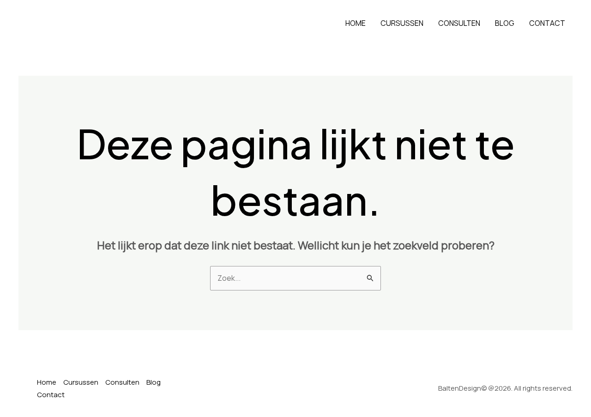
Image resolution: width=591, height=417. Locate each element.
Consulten (459, 23)
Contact (547, 23)
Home (355, 23)
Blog (504, 23)
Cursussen (401, 23)
